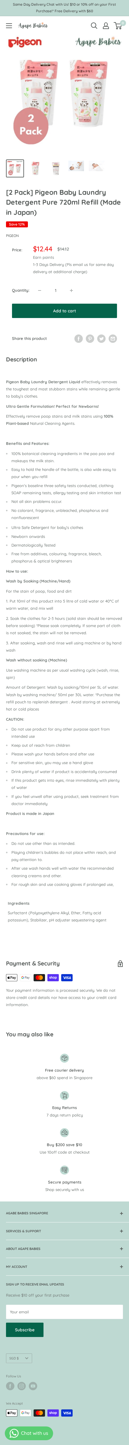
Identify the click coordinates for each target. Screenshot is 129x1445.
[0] (118, 25)
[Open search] (94, 25)
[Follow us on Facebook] (10, 1386)
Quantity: (20, 290)
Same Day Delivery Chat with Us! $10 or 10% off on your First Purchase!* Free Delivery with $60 (64, 7)
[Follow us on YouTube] (33, 1386)
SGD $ (14, 1358)
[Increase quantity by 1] (71, 290)
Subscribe (24, 1330)
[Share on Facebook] (78, 338)
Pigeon (12, 235)
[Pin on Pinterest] (90, 338)
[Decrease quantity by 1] (39, 290)
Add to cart (64, 311)
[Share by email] (113, 338)
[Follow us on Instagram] (21, 1386)
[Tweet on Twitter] (101, 338)
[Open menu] (9, 25)
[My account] (106, 25)
